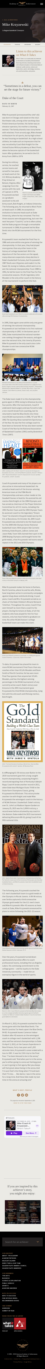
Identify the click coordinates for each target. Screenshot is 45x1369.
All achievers (11, 20)
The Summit (7, 1306)
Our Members (7, 1273)
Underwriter (8, 1359)
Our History (7, 1253)
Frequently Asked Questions (31, 1359)
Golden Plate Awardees (12, 1268)
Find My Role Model (10, 1298)
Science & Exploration (11, 1280)
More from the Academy (12, 1316)
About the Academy (10, 1256)
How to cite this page (22, 1103)
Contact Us (17, 1359)
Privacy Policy (18, 1362)
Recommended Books (10, 1301)
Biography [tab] (7, 44)
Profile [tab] (17, 44)
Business (6, 1278)
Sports (5, 1286)
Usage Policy (28, 1362)
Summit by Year (8, 1311)
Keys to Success (9, 1293)
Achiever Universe (9, 1288)
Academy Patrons (9, 1258)
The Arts (6, 1276)
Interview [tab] (27, 44)
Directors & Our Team (11, 1263)
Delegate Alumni (9, 1261)
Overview (6, 1308)
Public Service (8, 1283)
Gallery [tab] (37, 44)
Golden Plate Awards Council (14, 1266)
